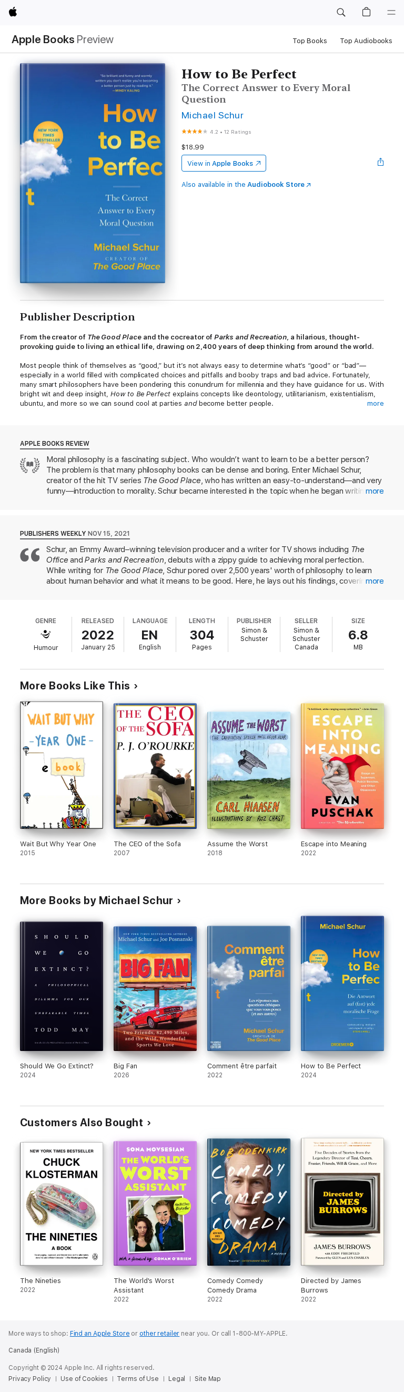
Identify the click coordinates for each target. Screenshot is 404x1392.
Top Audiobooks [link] (366, 41)
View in (220, 163)
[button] (341, 12)
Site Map (208, 1379)
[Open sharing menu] (381, 163)
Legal (176, 1379)
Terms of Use (138, 1379)
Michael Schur (212, 115)
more (375, 403)
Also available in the (243, 184)
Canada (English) (33, 1350)
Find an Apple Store (100, 1333)
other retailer (159, 1333)
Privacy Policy (29, 1379)
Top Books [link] (309, 41)
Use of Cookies (83, 1379)
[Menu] (391, 12)
